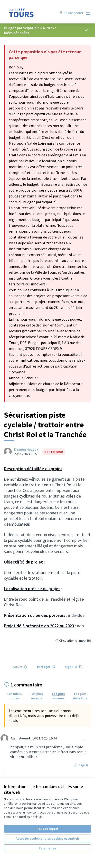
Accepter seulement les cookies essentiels (48, 838)
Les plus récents (36, 696)
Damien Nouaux (26, 449)
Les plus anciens (58, 696)
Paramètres (47, 848)
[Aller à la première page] (36, 13)
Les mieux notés (14, 696)
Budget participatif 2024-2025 (29, 27)
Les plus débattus (80, 696)
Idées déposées (16, 32)
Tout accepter (47, 828)
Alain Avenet (20, 738)
